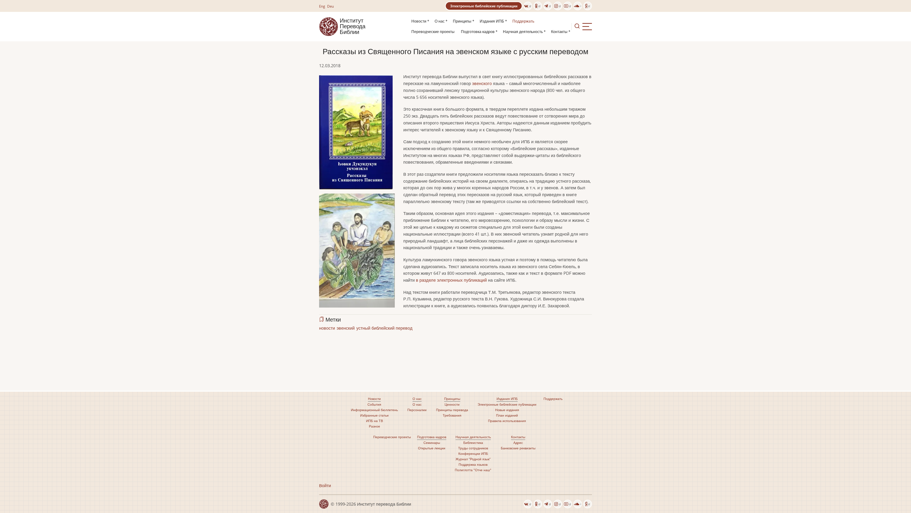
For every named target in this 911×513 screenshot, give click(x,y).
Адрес (518, 442)
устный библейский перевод (384, 328)
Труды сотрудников (473, 448)
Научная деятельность (523, 31)
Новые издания (507, 410)
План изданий (507, 415)
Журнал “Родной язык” (473, 459)
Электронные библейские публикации (483, 6)
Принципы (462, 21)
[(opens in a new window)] (528, 6)
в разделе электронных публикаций (451, 280)
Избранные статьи (374, 415)
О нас (440, 21)
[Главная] (328, 26)
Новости (418, 21)
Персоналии (417, 410)
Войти (325, 485)
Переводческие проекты (433, 31)
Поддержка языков (473, 464)
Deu (330, 6)
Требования (452, 415)
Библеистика (473, 442)
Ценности (452, 404)
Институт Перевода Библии (352, 26)
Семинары (431, 442)
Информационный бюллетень (374, 410)
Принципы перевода (452, 410)
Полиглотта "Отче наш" (473, 470)
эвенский (346, 328)
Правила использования (507, 420)
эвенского (482, 83)
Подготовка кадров (478, 31)
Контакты (559, 31)
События (374, 404)
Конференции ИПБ (473, 453)
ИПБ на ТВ (374, 420)
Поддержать (523, 21)
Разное (374, 426)
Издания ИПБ (492, 21)
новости (327, 328)
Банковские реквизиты (518, 448)
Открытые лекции (431, 448)
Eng (322, 6)
